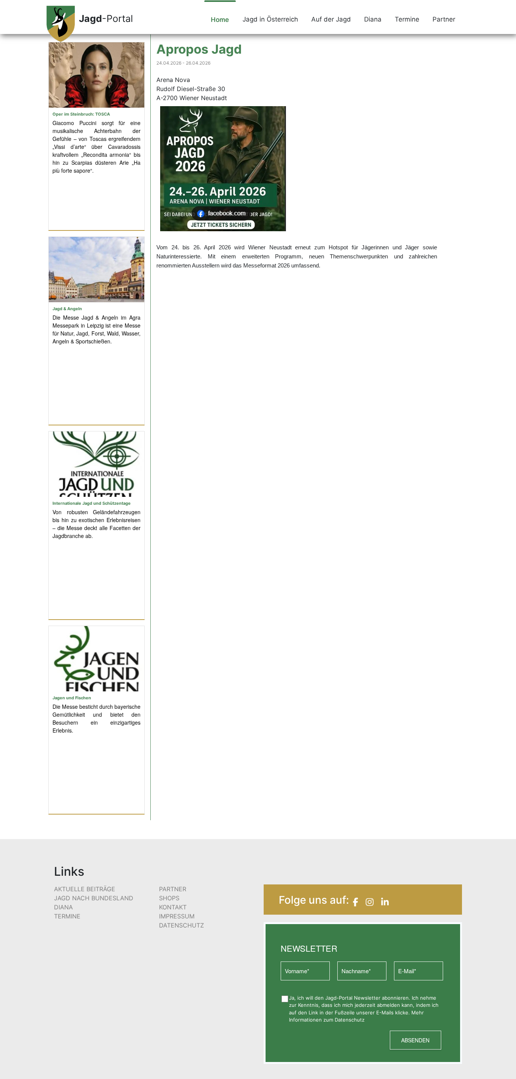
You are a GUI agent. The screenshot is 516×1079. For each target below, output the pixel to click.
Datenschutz (181, 925)
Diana (373, 19)
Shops (169, 898)
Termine (407, 19)
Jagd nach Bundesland (93, 898)
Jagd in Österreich (270, 19)
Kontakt (173, 907)
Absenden (415, 1040)
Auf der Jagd (331, 19)
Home (220, 19)
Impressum (177, 916)
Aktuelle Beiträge (84, 889)
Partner (444, 19)
